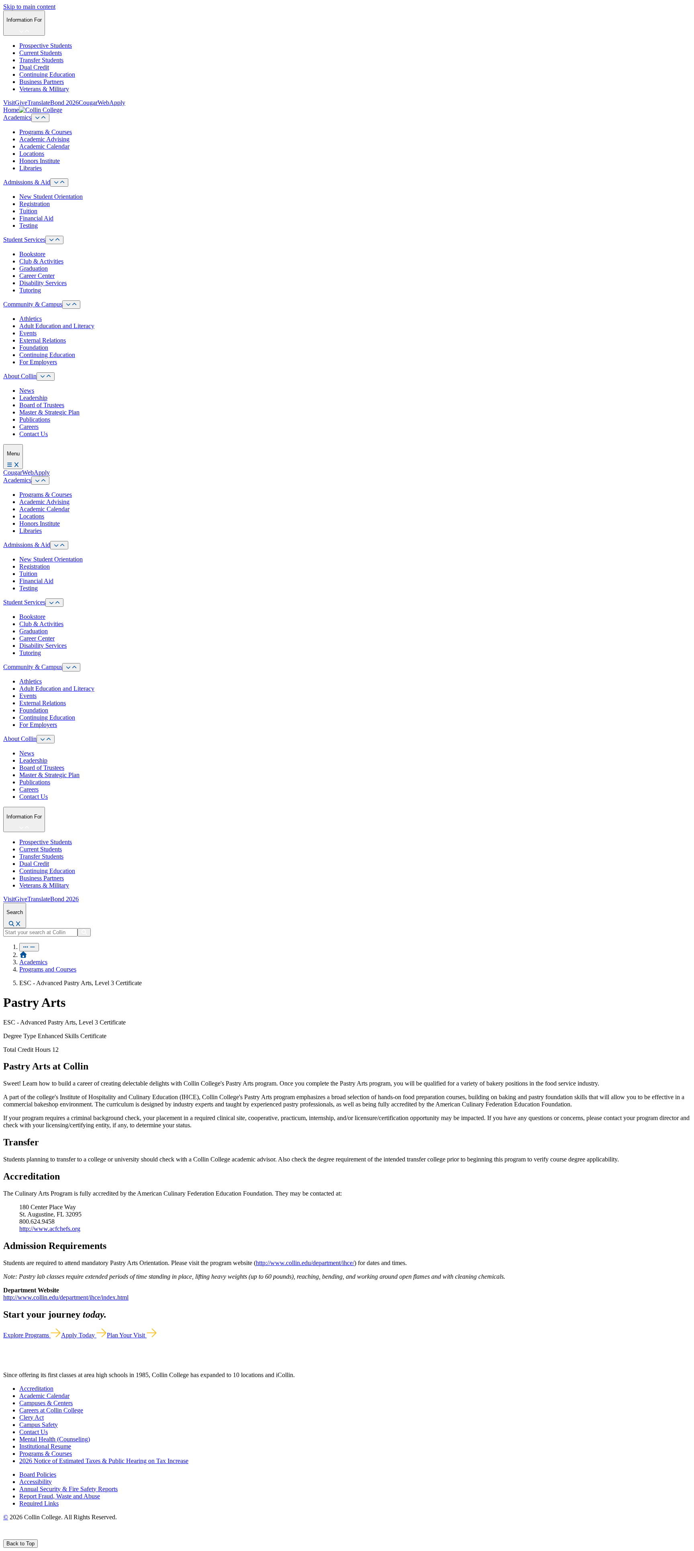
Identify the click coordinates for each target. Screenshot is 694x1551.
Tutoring (30, 290)
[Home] (23, 954)
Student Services (24, 239)
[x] (15, 1535)
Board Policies (37, 1474)
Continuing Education (47, 74)
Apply (117, 102)
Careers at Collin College (51, 1410)
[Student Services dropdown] (54, 240)
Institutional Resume (45, 1446)
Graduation (33, 268)
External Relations (42, 340)
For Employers (38, 362)
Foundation (33, 347)
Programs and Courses (47, 969)
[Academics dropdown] (40, 118)
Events (28, 333)
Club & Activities (41, 261)
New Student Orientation (51, 196)
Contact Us (33, 434)
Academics (17, 117)
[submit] (84, 932)
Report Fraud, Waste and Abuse (59, 1496)
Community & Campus (32, 304)
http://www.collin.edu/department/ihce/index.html (66, 1297)
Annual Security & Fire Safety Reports (68, 1489)
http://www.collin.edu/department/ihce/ (305, 1262)
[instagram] (25, 1535)
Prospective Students (45, 45)
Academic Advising (44, 139)
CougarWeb (94, 102)
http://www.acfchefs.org (49, 1228)
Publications (34, 419)
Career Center (37, 275)
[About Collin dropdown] (46, 376)
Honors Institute (39, 160)
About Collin (20, 376)
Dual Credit (34, 67)
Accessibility (35, 1481)
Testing (28, 225)
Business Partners (41, 81)
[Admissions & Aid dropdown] (59, 182)
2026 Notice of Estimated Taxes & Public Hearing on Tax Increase (103, 1460)
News (26, 390)
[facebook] (6, 1535)
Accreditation (36, 1388)
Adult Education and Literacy (56, 325)
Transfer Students (41, 60)
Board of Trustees (41, 405)
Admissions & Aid (26, 182)
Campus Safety (38, 1424)
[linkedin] (44, 1535)
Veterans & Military (44, 89)
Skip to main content (29, 6)
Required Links (39, 1503)
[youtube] (34, 1535)
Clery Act (31, 1417)
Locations (31, 153)
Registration (34, 203)
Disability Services (43, 283)
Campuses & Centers (46, 1403)
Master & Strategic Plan (49, 412)
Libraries (30, 168)
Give (21, 102)
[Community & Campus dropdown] (71, 304)
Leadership (33, 397)
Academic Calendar (44, 146)
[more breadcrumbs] (29, 947)
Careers (29, 426)
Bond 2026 (64, 102)
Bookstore (32, 254)
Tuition (28, 211)
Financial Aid (36, 218)
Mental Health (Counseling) (54, 1439)
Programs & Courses (45, 132)
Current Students (40, 52)
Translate (38, 102)
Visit (9, 102)
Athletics (30, 318)
